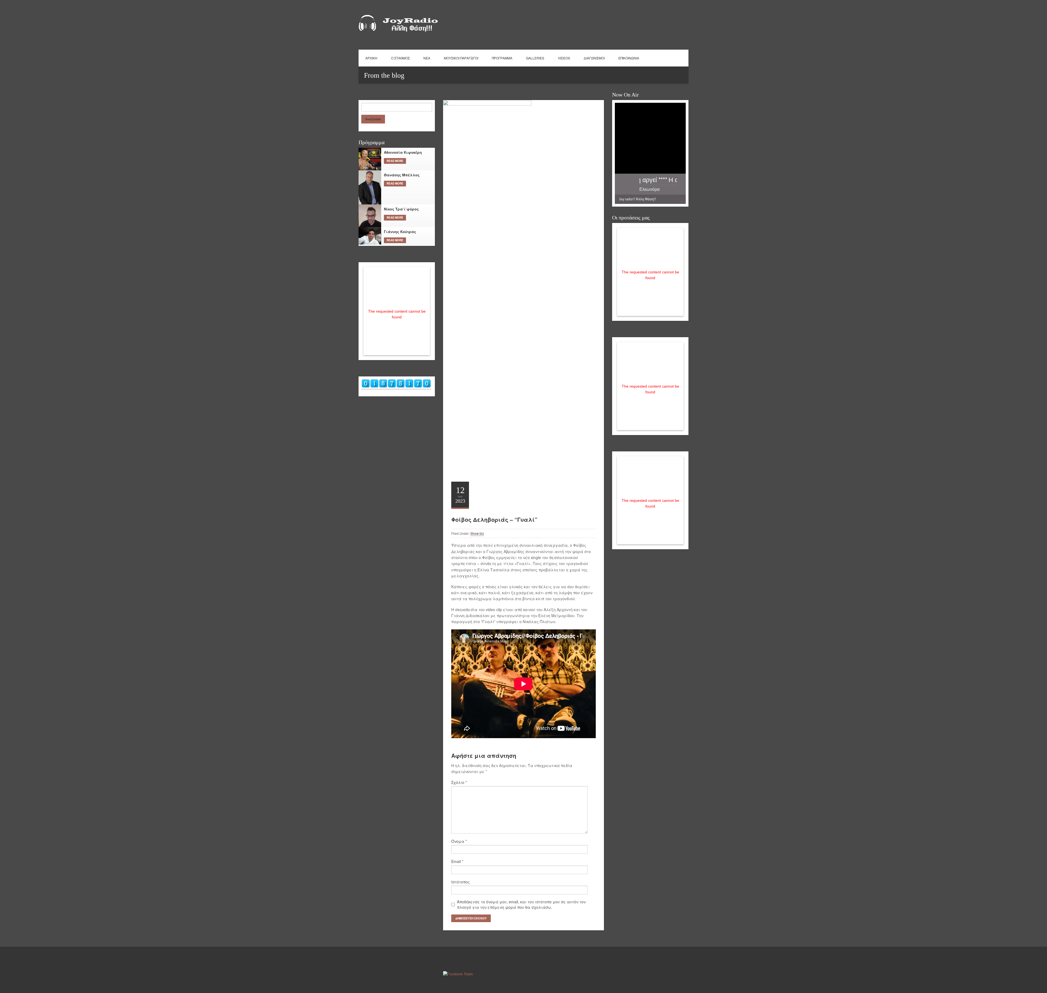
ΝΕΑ (426, 58)
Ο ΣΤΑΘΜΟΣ (400, 58)
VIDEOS (564, 58)
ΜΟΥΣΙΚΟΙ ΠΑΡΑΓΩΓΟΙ (461, 58)
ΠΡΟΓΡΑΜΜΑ (502, 58)
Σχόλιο (459, 782)
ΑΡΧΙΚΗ (371, 58)
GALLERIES (535, 58)
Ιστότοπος (460, 882)
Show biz (477, 533)
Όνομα (459, 841)
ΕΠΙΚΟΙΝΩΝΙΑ (628, 58)
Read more (395, 161)
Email (457, 861)
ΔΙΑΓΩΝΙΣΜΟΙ (594, 58)
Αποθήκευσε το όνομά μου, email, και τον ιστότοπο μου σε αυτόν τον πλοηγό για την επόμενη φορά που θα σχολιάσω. (521, 904)
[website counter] (396, 386)
